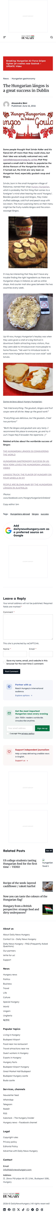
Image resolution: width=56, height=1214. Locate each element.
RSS (5, 1113)
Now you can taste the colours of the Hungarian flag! (25, 898)
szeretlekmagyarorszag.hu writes (20, 159)
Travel (6, 988)
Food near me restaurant (15, 1044)
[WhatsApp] (28, 1209)
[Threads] (42, 1209)
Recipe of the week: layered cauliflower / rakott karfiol (19, 884)
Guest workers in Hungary (15, 1053)
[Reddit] (37, 1209)
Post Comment (11, 671)
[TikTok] (23, 1209)
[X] (18, 1209)
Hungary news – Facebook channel (20, 1122)
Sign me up (42, 728)
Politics (6, 979)
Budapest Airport (11, 1039)
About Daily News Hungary (16, 934)
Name (7, 649)
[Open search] (51, 37)
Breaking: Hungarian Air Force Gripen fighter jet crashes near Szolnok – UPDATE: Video (26, 64)
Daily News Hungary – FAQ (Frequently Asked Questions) (25, 944)
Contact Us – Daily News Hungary (19, 939)
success (45, 514)
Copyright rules (10, 1137)
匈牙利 (6, 1020)
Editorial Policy (10, 1146)
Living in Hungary (11, 1035)
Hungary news (10, 974)
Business (7, 983)
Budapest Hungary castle (15, 1076)
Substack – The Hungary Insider (18, 1118)
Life (5, 992)
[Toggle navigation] (4, 37)
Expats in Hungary (12, 1057)
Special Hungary (11, 1002)
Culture (6, 997)
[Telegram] (32, 1209)
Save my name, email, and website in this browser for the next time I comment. (27, 662)
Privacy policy (10, 1142)
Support (7, 959)
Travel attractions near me (16, 1048)
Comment (8, 612)
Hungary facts (10, 1062)
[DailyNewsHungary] (28, 37)
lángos (35, 514)
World (6, 1006)
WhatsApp (8, 1099)
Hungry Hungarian (40, 186)
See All (49, 851)
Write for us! (9, 955)
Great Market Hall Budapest (17, 1071)
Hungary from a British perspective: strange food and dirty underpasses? (21, 909)
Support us (20, 760)
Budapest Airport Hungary (16, 1066)
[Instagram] (14, 1209)
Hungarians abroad (20, 514)
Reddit (6, 1109)
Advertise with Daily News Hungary (20, 1151)
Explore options (22, 695)
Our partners (9, 950)
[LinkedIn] (4, 1209)
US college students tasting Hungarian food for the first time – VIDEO (20, 864)
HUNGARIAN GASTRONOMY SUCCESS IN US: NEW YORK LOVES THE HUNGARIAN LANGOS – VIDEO (27, 464)
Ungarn (6, 1011)
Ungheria (7, 1015)
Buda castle (9, 1080)
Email (32, 649)
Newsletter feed (11, 1095)
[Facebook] (9, 1209)
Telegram (7, 1104)
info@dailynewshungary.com (17, 1169)
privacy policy (27, 733)
